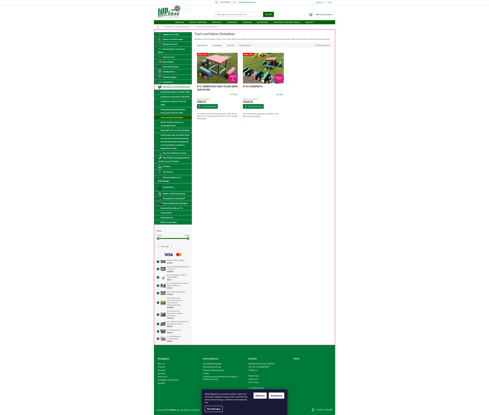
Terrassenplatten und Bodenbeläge (169, 179)
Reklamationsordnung (212, 367)
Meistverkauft (245, 45)
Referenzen (162, 376)
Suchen (268, 14)
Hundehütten (168, 187)
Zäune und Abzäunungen (173, 39)
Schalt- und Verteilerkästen (174, 193)
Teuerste (230, 45)
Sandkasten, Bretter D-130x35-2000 (174, 103)
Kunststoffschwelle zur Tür (172, 208)
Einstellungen (213, 409)
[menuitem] (179, 22)
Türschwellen (166, 213)
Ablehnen (260, 395)
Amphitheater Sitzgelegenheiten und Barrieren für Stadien (174, 159)
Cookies (206, 373)
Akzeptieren (276, 395)
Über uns (161, 364)
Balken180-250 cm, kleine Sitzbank (175, 130)
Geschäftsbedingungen (212, 364)
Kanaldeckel (168, 82)
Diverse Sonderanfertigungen (175, 203)
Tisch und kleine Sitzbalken (172, 117)
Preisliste (161, 367)
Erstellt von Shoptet (325, 409)
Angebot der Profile (171, 34)
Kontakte (161, 383)
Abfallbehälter (169, 72)
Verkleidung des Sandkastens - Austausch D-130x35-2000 (173, 111)
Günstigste (217, 45)
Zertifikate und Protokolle (168, 380)
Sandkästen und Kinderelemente (176, 87)
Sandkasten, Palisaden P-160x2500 (175, 97)
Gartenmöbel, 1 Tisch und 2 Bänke (171, 50)
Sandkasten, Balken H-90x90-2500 (175, 92)
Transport (162, 370)
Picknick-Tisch (169, 57)
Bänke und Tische (170, 44)
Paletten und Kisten (169, 222)
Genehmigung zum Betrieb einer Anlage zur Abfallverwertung (220, 377)
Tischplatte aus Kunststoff (174, 198)
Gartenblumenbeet (171, 67)
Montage (161, 373)
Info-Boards (168, 172)
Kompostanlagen (170, 77)
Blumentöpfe (168, 62)
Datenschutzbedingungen (213, 370)
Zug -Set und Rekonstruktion (175, 153)
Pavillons (166, 166)
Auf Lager (167, 246)
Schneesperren (167, 217)
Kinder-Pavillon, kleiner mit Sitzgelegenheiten (172, 124)
